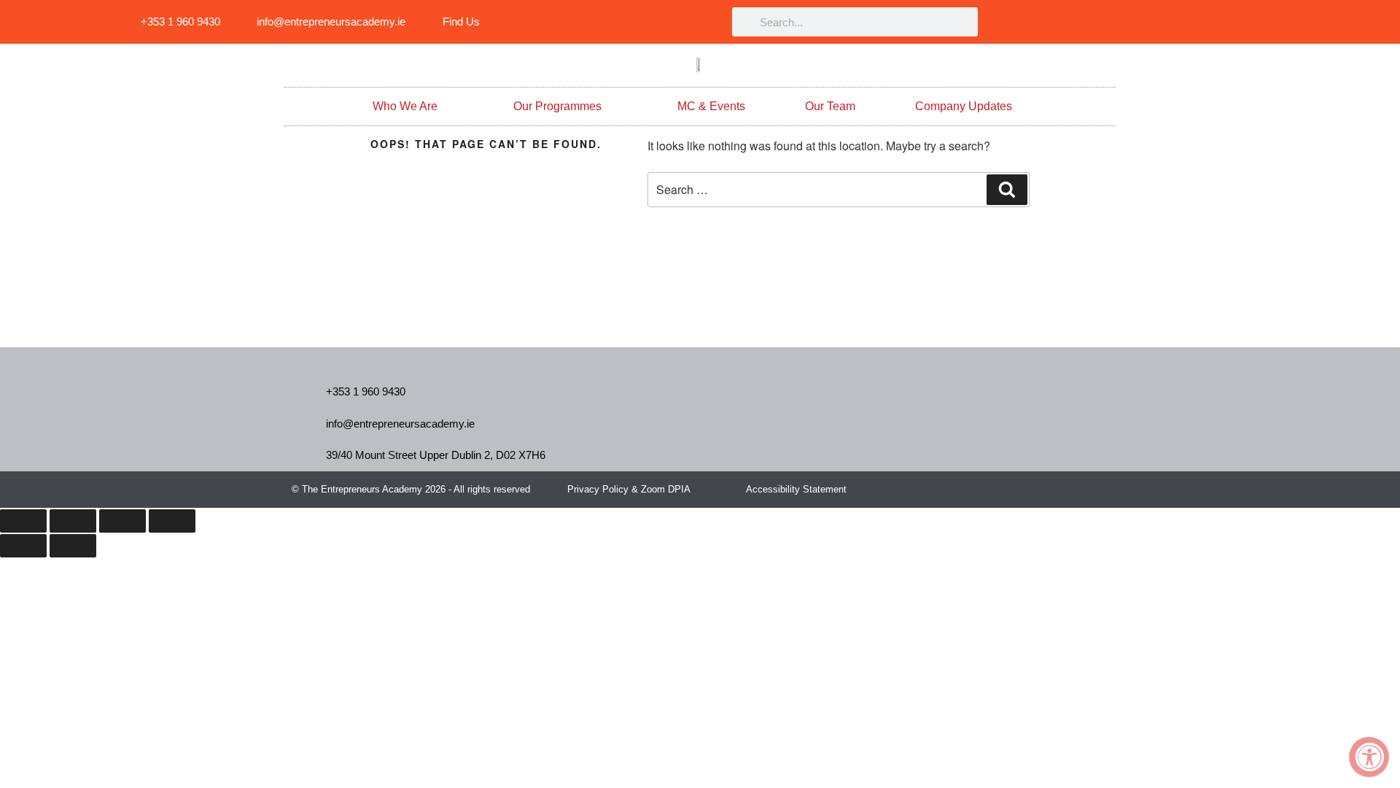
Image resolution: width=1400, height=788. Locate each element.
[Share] (122, 521)
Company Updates (963, 106)
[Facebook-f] (1158, 21)
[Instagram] (1224, 21)
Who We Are (405, 106)
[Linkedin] (1125, 21)
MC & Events (711, 106)
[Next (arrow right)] (73, 545)
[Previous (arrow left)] (23, 545)
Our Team (830, 106)
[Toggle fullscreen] (73, 521)
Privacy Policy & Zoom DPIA (629, 489)
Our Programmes (557, 106)
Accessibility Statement (796, 489)
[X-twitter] (1074, 489)
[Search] (1007, 189)
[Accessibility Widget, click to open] (1369, 757)
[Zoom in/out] (23, 521)
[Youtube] (1257, 21)
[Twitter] (1191, 21)
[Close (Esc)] (172, 521)
